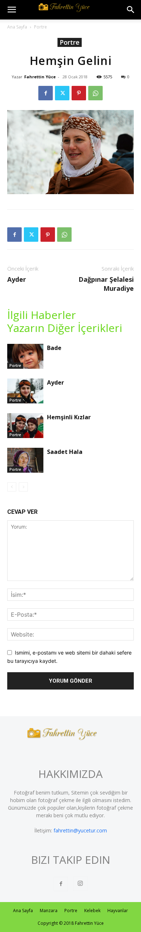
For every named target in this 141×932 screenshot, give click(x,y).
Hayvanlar (117, 910)
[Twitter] (62, 93)
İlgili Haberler (41, 315)
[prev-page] (11, 486)
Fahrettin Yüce (40, 76)
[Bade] (25, 356)
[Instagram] (80, 883)
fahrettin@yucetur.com (80, 830)
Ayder (16, 279)
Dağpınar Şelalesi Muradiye (106, 284)
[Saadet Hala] (25, 460)
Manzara (48, 910)
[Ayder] (25, 391)
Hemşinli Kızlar (69, 417)
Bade (54, 348)
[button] (11, 9)
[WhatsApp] (95, 93)
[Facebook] (45, 93)
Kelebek (92, 910)
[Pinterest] (79, 93)
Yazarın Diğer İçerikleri (64, 327)
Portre (40, 27)
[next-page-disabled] (23, 486)
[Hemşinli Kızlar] (25, 425)
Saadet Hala (64, 452)
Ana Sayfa (17, 27)
